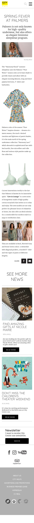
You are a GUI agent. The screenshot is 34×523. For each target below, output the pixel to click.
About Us (17, 476)
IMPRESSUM (17, 490)
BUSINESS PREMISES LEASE (17, 487)
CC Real (17, 494)
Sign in (17, 441)
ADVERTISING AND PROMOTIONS (17, 483)
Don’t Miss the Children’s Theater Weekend (16, 396)
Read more (11, 350)
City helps (17, 479)
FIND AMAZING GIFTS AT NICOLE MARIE (15, 327)
